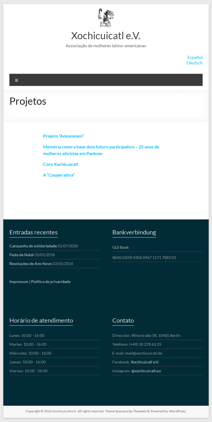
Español (195, 57)
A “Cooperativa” (59, 174)
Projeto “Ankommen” (63, 135)
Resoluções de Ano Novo (30, 263)
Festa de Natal (21, 254)
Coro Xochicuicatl (60, 164)
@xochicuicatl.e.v (146, 370)
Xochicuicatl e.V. (106, 35)
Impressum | (19, 281)
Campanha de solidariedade (33, 245)
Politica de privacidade (50, 281)
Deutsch (195, 62)
